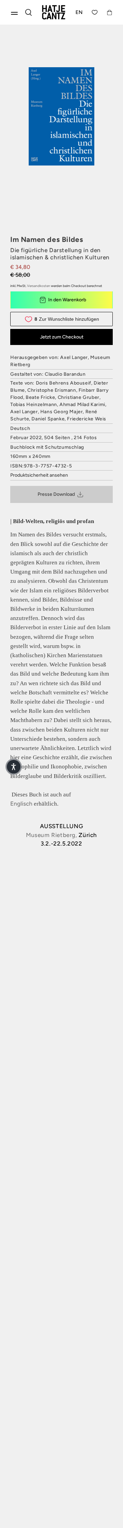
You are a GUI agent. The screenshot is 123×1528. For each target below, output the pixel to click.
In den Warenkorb (67, 300)
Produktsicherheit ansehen (39, 475)
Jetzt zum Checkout (61, 337)
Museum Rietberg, (51, 835)
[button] (13, 767)
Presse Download (56, 494)
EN (79, 12)
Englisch (21, 803)
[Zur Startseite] (54, 12)
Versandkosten (38, 286)
